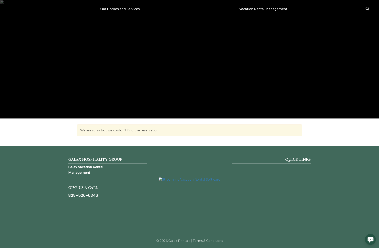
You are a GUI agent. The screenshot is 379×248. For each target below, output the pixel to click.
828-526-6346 (83, 195)
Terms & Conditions (208, 241)
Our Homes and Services (120, 9)
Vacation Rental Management (263, 9)
